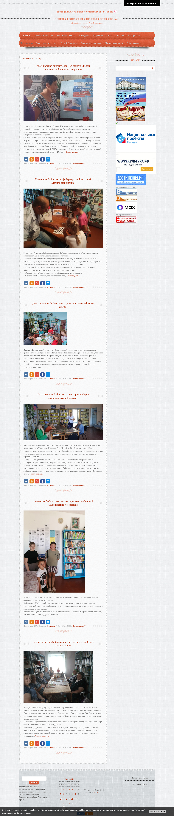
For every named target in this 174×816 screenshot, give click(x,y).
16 (66, 799)
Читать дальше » (72, 152)
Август (40, 58)
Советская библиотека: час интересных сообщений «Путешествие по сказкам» (63, 502)
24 (69, 803)
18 (72, 799)
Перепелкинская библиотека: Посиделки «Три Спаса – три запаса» (63, 643)
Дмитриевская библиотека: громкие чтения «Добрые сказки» (63, 304)
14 (60, 799)
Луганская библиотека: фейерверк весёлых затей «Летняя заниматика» (63, 180)
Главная (26, 58)
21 (60, 803)
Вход (146, 777)
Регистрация (137, 777)
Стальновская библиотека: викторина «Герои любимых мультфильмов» (63, 396)
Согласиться (157, 811)
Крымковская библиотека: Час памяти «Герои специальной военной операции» (63, 67)
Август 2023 (69, 779)
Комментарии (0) (79, 163)
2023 (33, 58)
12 (75, 794)
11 (72, 794)
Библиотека (51, 163)
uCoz (96, 792)
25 (72, 803)
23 (66, 803)
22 (63, 803)
